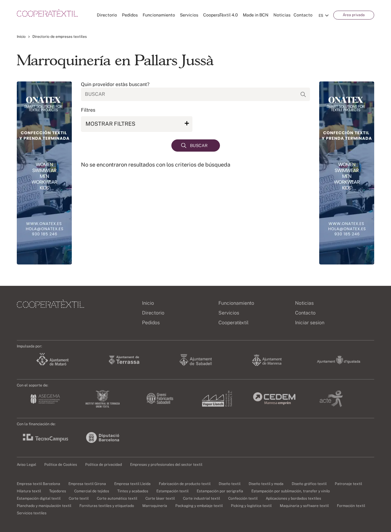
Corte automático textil (117, 498)
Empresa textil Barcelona (38, 484)
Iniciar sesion (309, 322)
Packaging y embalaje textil (199, 506)
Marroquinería (154, 506)
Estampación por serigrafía (220, 491)
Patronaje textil (348, 484)
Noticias (282, 15)
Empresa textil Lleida (132, 484)
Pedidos (130, 15)
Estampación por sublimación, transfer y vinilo (290, 491)
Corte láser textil (160, 498)
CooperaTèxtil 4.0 (220, 15)
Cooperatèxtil (233, 322)
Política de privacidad (103, 464)
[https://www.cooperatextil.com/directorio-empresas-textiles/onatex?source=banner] (44, 172)
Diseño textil (229, 484)
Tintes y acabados (132, 491)
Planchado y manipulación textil (44, 506)
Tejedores (57, 491)
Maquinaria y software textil (304, 506)
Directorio (107, 15)
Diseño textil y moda (266, 484)
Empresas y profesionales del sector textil (166, 464)
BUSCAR (198, 145)
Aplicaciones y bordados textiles (293, 498)
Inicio (21, 36)
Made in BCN (256, 15)
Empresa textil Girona (87, 484)
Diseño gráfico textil (309, 484)
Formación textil (351, 506)
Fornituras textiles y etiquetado (106, 506)
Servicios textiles (31, 513)
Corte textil (79, 498)
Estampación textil (172, 491)
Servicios (189, 15)
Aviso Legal (26, 464)
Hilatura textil (29, 491)
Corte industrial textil (201, 498)
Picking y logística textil (251, 506)
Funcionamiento (159, 15)
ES (321, 15)
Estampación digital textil (38, 498)
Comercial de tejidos (91, 491)
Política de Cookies (60, 464)
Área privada (354, 15)
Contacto (303, 15)
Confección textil (243, 498)
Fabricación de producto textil (184, 484)
